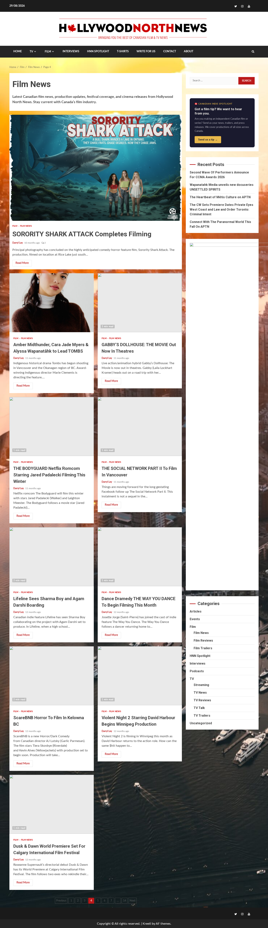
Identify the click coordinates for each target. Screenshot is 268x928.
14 (124, 900)
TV (31, 51)
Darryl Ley (17, 243)
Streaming (201, 685)
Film (48, 51)
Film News (26, 226)
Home (17, 51)
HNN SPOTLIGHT (98, 51)
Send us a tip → (208, 139)
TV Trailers (202, 715)
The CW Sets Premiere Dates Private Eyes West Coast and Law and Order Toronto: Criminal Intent (221, 209)
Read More (22, 263)
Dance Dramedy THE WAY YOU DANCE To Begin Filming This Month (140, 556)
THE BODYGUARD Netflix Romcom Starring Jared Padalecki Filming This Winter (51, 426)
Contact (169, 51)
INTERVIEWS (71, 51)
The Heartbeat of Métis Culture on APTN (220, 197)
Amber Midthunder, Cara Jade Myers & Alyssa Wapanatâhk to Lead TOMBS (51, 302)
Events (195, 619)
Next (132, 900)
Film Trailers (203, 648)
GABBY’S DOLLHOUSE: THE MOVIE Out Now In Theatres (140, 302)
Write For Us (146, 51)
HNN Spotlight (200, 656)
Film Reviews (203, 640)
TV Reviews (202, 700)
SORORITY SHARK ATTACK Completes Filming (95, 168)
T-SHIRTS (123, 51)
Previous (61, 900)
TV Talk (199, 708)
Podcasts (197, 671)
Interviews (197, 663)
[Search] (253, 51)
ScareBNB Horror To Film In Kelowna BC (51, 675)
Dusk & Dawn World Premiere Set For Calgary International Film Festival (51, 804)
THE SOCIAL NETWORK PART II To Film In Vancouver (140, 426)
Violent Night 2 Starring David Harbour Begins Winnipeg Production (140, 675)
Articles (195, 611)
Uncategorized (201, 723)
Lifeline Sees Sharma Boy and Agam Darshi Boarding (51, 556)
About (188, 51)
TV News (200, 692)
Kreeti (147, 923)
